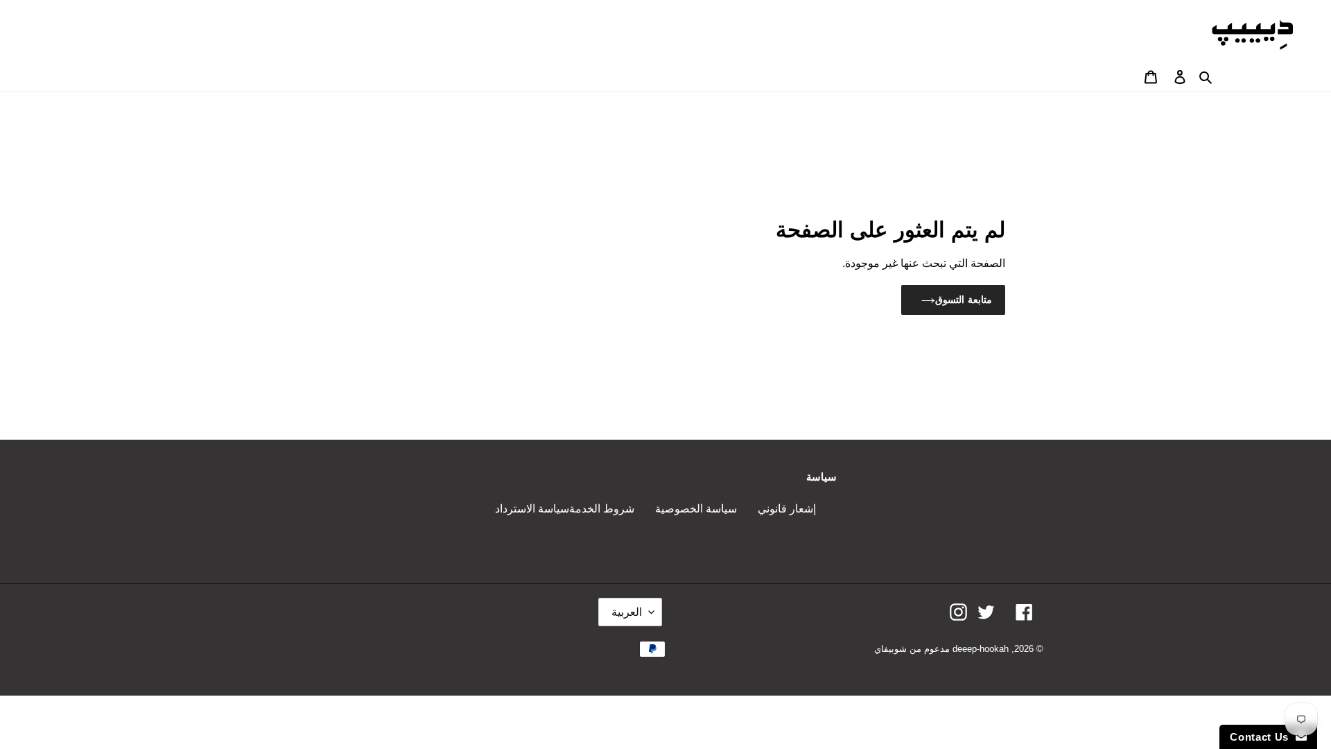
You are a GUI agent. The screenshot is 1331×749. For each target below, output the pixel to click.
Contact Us (1262, 737)
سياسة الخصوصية (696, 509)
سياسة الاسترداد (532, 509)
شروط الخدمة (601, 509)
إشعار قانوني (787, 509)
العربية (626, 612)
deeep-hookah (980, 649)
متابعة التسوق (963, 299)
